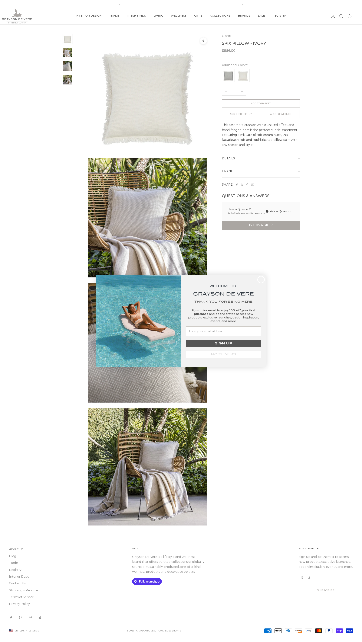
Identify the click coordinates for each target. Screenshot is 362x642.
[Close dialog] (261, 279)
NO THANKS (223, 354)
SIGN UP (223, 343)
